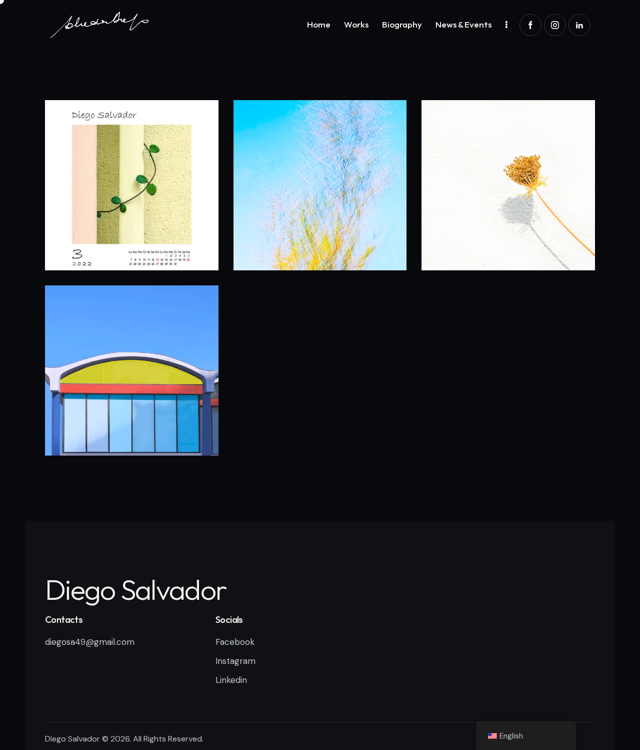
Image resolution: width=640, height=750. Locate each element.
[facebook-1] (531, 25)
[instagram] (555, 25)
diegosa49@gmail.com (89, 641)
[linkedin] (579, 25)
